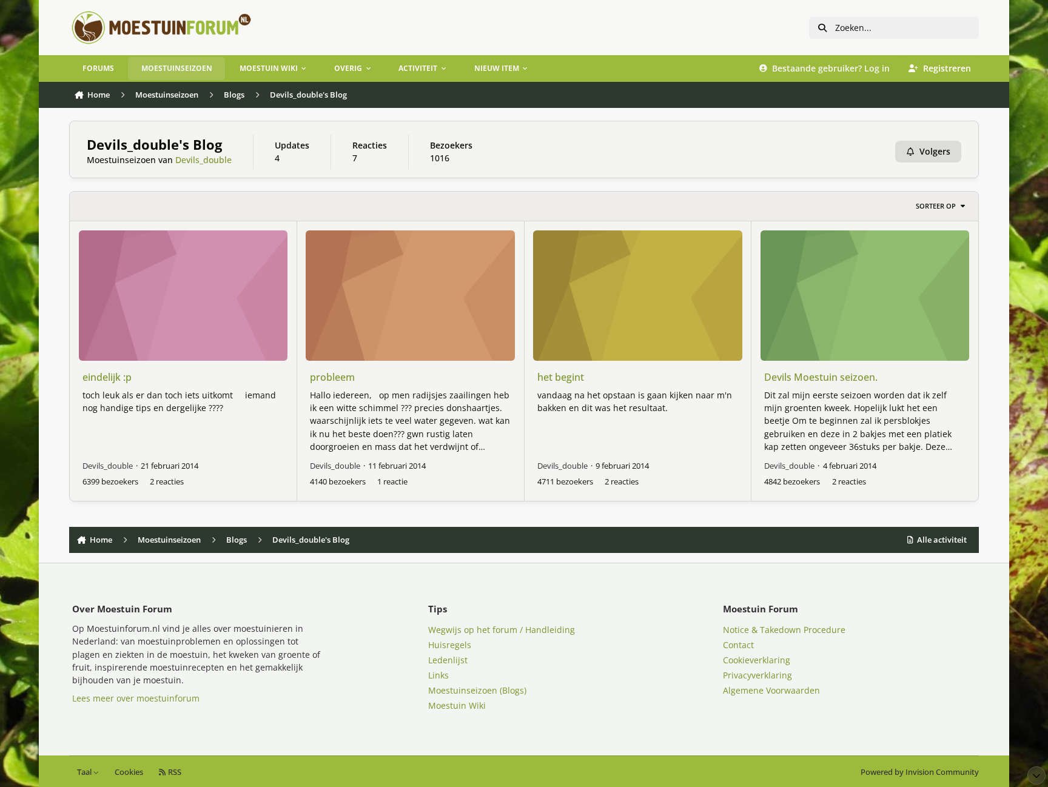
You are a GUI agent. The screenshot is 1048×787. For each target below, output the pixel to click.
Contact (738, 645)
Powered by (920, 772)
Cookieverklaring (756, 660)
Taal (85, 772)
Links (438, 675)
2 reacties (167, 481)
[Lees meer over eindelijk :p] (183, 295)
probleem (332, 377)
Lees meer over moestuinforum (136, 698)
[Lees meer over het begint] (637, 295)
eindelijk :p (107, 377)
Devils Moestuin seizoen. (821, 377)
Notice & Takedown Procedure (784, 629)
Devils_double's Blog (154, 144)
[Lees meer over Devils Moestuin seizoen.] (865, 295)
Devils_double (203, 160)
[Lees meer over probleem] (410, 295)
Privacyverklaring (757, 675)
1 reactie (392, 481)
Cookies (129, 772)
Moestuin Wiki (457, 705)
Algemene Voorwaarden (771, 690)
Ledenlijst (448, 660)
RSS (173, 772)
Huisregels (449, 645)
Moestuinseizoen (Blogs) (477, 690)
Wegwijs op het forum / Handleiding (501, 629)
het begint (560, 377)
